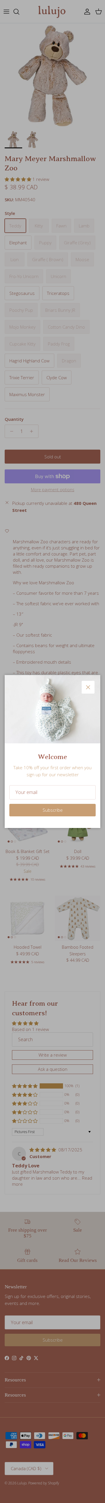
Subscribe (53, 810)
